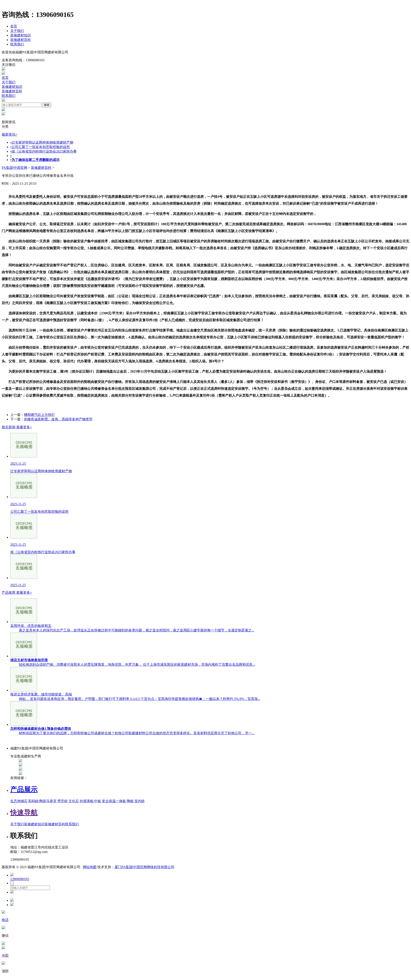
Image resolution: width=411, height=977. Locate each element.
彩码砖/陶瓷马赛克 (42, 801)
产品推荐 (17, 592)
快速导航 (24, 812)
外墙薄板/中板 (90, 801)
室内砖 (139, 801)
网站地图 (90, 867)
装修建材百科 (20, 40)
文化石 (73, 801)
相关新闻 (17, 427)
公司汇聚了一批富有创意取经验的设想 (40, 147)
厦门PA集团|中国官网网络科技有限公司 (144, 867)
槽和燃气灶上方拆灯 (39, 415)
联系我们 (17, 44)
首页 (13, 26)
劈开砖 (62, 801)
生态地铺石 (18, 801)
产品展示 (24, 789)
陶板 (130, 801)
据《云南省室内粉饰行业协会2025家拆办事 (43, 151)
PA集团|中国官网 (14, 167)
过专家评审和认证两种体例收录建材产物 (41, 142)
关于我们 (17, 31)
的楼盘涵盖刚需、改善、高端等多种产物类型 (58, 419)
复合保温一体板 (114, 801)
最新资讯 (9, 134)
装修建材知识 (20, 35)
